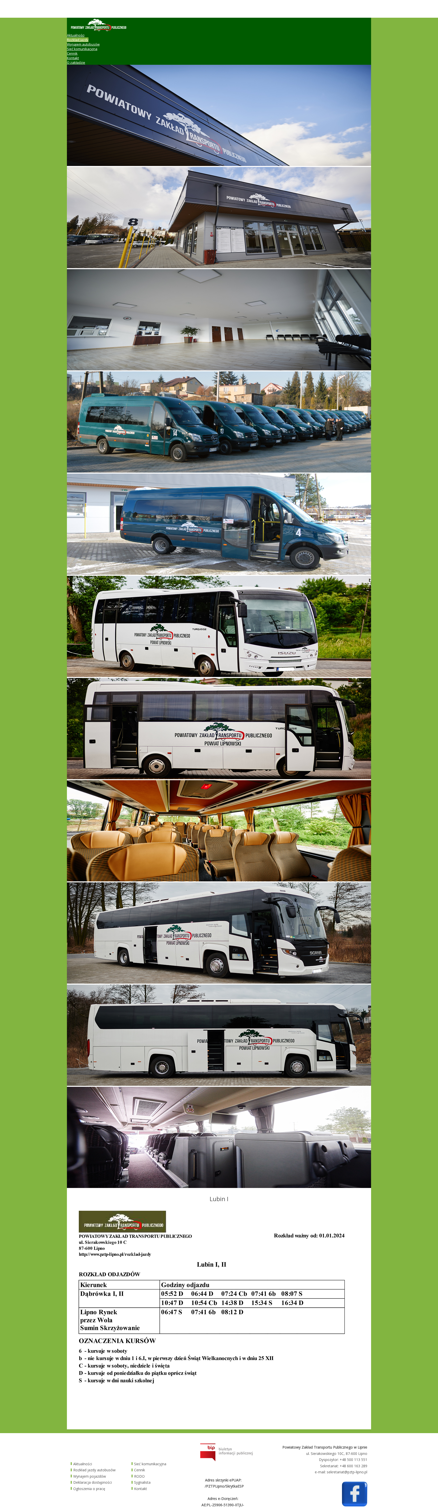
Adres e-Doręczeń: (223, 1498)
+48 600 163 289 (353, 1465)
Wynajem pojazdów (89, 1476)
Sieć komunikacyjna (82, 49)
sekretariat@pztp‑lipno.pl (347, 1472)
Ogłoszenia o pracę (89, 1488)
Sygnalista (142, 1482)
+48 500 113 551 (353, 1459)
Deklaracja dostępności (92, 1482)
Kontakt (73, 58)
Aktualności (75, 35)
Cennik (72, 53)
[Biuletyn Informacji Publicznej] (226, 1459)
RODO (139, 1476)
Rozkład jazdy (77, 39)
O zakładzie (76, 62)
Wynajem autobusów (83, 44)
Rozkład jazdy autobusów (94, 1470)
